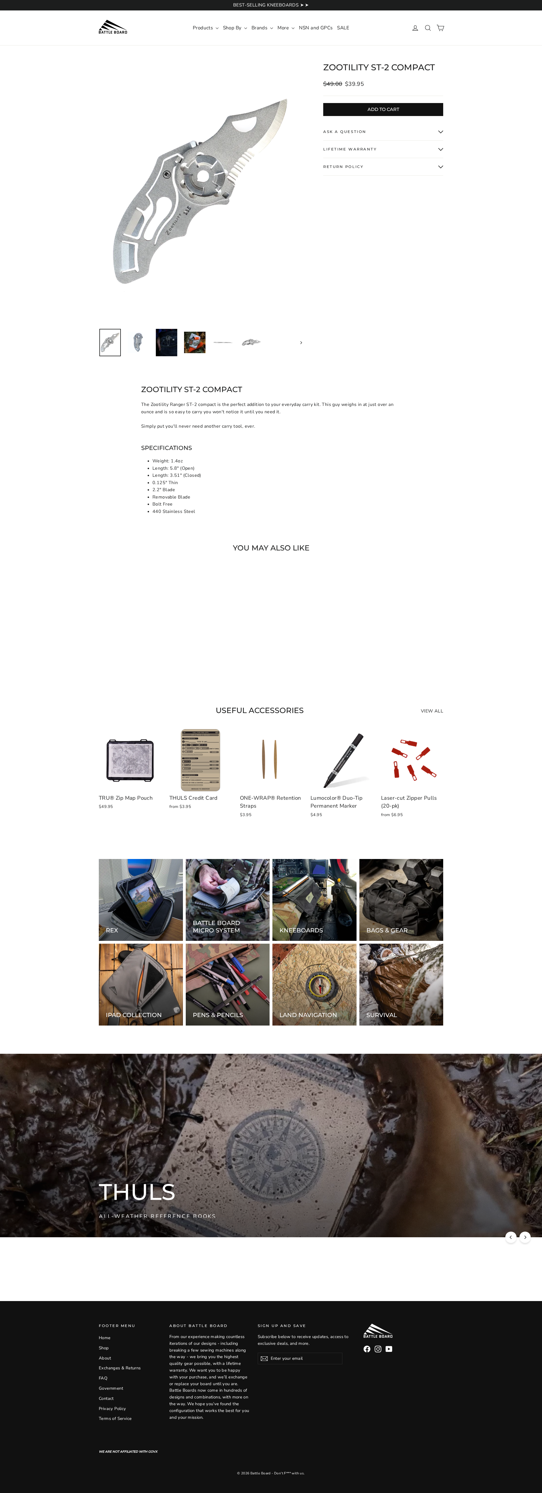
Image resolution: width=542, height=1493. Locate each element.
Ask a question (344, 132)
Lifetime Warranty (350, 149)
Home (105, 1338)
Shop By (233, 28)
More (283, 28)
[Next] (525, 1237)
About (105, 1358)
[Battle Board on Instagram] (378, 1349)
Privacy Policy (112, 1408)
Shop (104, 1348)
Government (111, 1388)
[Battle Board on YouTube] (389, 1349)
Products (203, 28)
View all (432, 711)
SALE (343, 28)
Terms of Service (115, 1418)
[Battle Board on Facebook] (367, 1349)
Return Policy (343, 167)
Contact (106, 1398)
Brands (260, 28)
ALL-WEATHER (203, 1213)
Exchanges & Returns (120, 1368)
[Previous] (511, 1237)
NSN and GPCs (316, 28)
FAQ (103, 1378)
